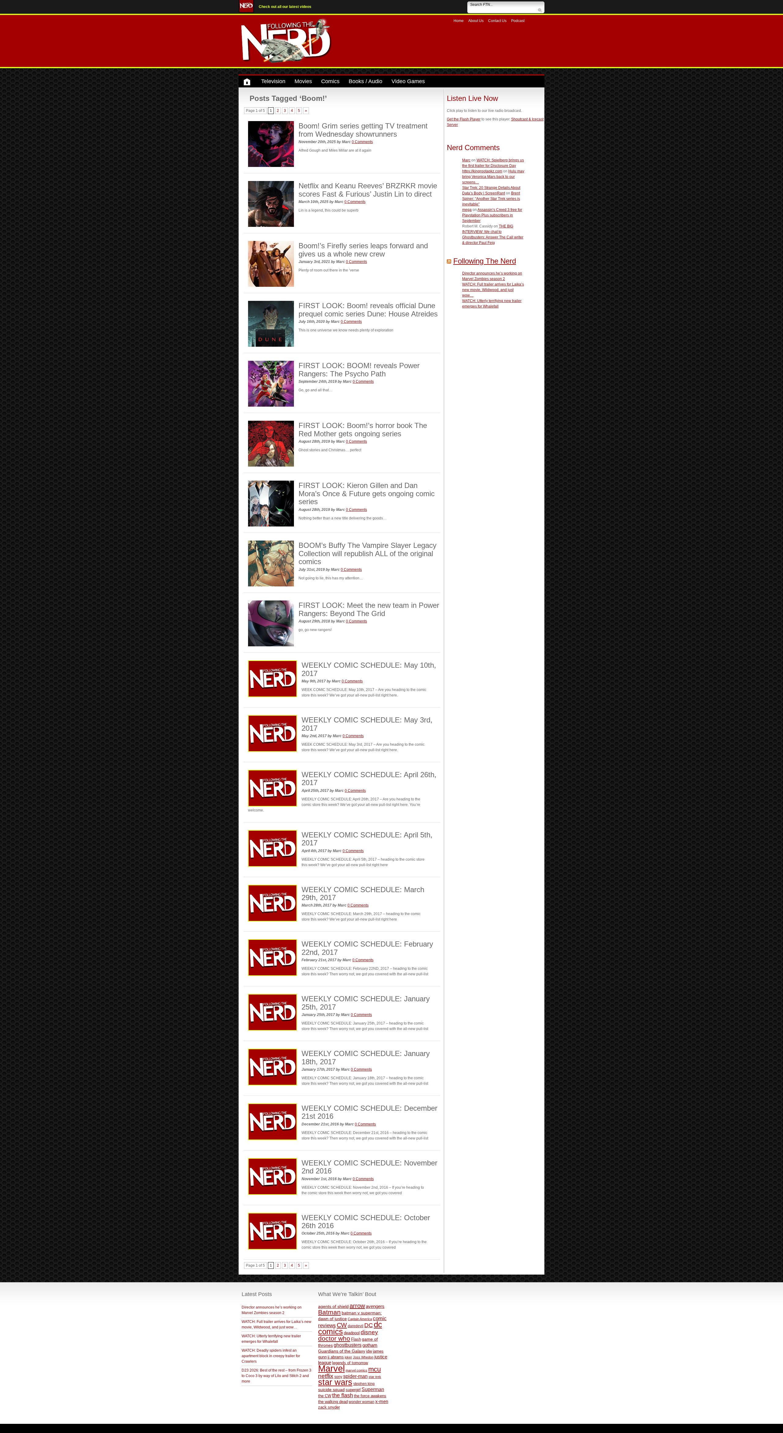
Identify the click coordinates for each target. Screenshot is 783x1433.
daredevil (355, 1326)
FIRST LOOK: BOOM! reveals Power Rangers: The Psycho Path (359, 369)
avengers (375, 1306)
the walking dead (333, 1401)
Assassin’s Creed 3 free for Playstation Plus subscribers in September (492, 215)
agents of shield (333, 1306)
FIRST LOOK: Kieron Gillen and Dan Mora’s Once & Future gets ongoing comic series (367, 493)
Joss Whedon (363, 1357)
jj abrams (336, 1357)
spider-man (355, 1376)
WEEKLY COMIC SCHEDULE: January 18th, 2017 (366, 1057)
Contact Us (497, 21)
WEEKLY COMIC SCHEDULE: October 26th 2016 (366, 1221)
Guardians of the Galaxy (341, 1351)
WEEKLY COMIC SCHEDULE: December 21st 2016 (369, 1112)
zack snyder (329, 1407)
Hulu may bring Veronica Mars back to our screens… (493, 176)
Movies (303, 81)
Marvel (331, 1368)
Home (459, 21)
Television (273, 81)
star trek (375, 1377)
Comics (330, 81)
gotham (369, 1345)
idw (369, 1351)
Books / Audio (365, 81)
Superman (373, 1389)
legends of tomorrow (350, 1363)
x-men (381, 1401)
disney (369, 1332)
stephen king (364, 1384)
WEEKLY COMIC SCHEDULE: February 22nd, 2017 (367, 948)
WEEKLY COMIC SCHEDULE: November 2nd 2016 (369, 1167)
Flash (356, 1339)
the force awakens (370, 1396)
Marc (466, 160)
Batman (329, 1312)
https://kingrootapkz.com (482, 171)
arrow (357, 1305)
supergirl (353, 1389)
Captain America (360, 1319)
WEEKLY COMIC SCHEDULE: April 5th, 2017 (367, 839)
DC (368, 1325)
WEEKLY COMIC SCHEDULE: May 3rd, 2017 (367, 724)
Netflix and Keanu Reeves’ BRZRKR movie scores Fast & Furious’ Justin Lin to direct (368, 190)
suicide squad (331, 1389)
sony (338, 1377)
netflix (325, 1375)
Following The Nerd (484, 261)
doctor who (334, 1338)
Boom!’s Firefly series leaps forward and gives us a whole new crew (363, 250)
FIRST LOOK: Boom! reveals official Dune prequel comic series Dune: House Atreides (368, 309)
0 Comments (362, 142)
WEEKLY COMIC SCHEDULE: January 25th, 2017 (366, 1003)
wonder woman (361, 1402)
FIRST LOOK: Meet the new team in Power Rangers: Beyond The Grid (369, 609)
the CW (324, 1396)
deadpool (352, 1333)
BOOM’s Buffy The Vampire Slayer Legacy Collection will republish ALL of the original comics (367, 553)
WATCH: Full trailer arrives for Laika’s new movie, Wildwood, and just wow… (493, 289)
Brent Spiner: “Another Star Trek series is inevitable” (491, 198)
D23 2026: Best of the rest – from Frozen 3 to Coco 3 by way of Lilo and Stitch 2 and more (276, 1375)
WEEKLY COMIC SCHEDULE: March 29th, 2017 (363, 893)
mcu (374, 1369)
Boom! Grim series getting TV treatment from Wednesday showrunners (363, 130)
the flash (342, 1395)
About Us (476, 21)
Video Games (408, 81)
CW (342, 1325)
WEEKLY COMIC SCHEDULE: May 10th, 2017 (369, 669)
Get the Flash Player (464, 119)
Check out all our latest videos (285, 7)
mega (467, 210)
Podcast (518, 21)
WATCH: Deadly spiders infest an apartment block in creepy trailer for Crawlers (271, 1356)
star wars (335, 1382)
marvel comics (356, 1370)
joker (348, 1357)
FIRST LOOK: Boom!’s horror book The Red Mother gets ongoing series (363, 429)
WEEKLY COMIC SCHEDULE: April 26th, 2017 (369, 778)
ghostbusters (348, 1345)
